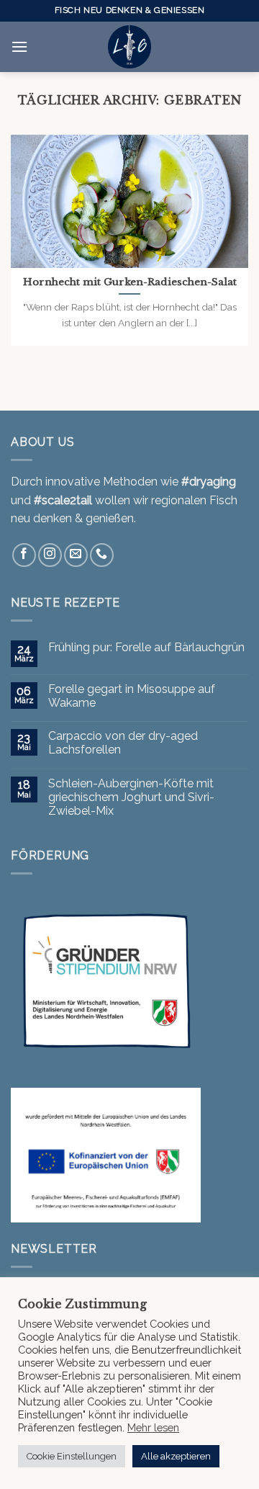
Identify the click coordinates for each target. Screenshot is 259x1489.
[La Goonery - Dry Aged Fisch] (129, 47)
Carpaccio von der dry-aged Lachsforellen (123, 742)
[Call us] (102, 555)
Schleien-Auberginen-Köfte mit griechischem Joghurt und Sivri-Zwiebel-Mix (131, 797)
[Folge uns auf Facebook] (24, 555)
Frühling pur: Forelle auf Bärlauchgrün (146, 647)
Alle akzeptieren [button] (176, 1456)
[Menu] (19, 46)
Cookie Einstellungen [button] (72, 1456)
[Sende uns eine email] (76, 555)
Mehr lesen (153, 1427)
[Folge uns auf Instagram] (50, 555)
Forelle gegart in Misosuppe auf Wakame (131, 696)
